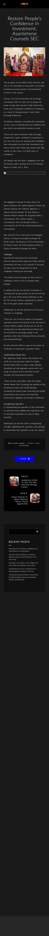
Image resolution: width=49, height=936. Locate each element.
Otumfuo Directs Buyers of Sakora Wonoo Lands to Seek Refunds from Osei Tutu (22, 557)
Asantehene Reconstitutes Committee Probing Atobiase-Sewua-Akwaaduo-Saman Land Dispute (23, 577)
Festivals (25, 445)
